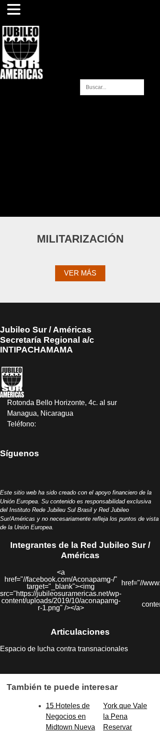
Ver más (80, 273)
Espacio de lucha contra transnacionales (64, 649)
